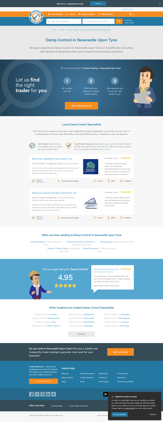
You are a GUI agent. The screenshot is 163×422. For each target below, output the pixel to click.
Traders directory (87, 377)
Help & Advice (67, 377)
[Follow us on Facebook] (31, 394)
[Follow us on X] (37, 394)
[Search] (119, 21)
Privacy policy (122, 373)
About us (65, 373)
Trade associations (87, 373)
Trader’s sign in (128, 9)
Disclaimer (121, 377)
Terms (82, 381)
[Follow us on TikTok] (53, 394)
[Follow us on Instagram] (42, 394)
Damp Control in (46, 314)
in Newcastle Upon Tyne (46, 243)
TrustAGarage (56, 405)
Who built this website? (106, 415)
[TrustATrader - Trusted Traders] (36, 13)
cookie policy (129, 408)
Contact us (103, 377)
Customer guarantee (125, 381)
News (64, 381)
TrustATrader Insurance (78, 405)
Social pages (104, 381)
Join (98, 3)
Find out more (104, 149)
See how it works (44, 381)
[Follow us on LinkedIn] (48, 394)
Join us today (120, 351)
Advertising (103, 373)
